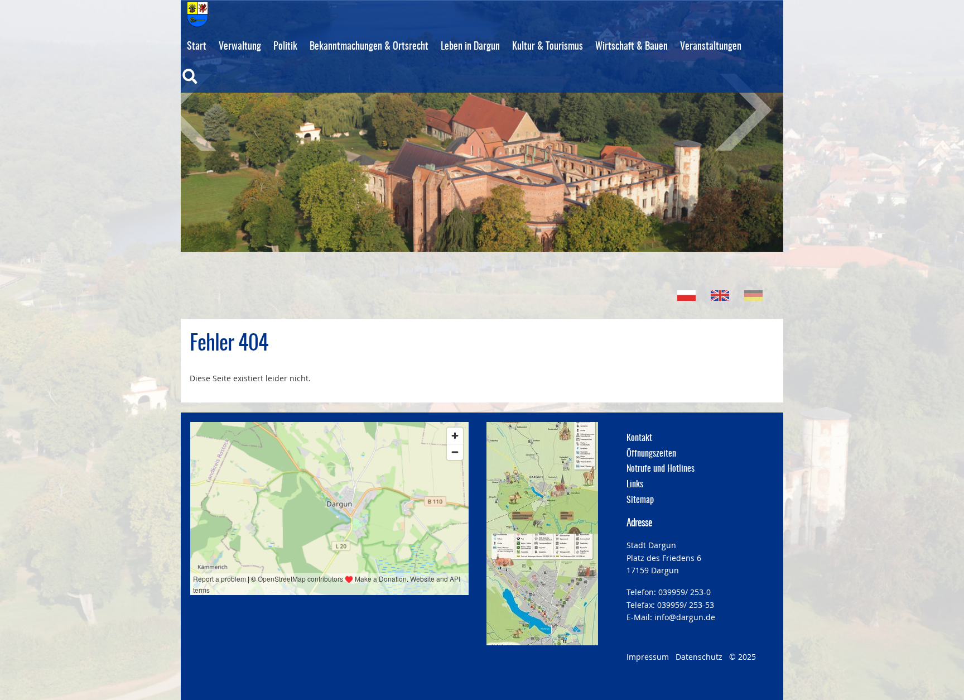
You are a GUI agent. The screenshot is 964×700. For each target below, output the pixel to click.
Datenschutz (699, 656)
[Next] (730, 112)
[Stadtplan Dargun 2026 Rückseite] (542, 589)
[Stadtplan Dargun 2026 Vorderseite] (542, 478)
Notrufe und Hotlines (660, 468)
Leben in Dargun (470, 47)
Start (196, 47)
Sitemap (640, 500)
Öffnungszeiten (651, 453)
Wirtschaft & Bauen (631, 47)
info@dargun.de (684, 617)
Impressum (647, 656)
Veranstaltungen (710, 47)
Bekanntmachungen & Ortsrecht (369, 47)
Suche (213, 84)
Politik (285, 47)
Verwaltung (240, 47)
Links (634, 484)
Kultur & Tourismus (547, 47)
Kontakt (639, 438)
